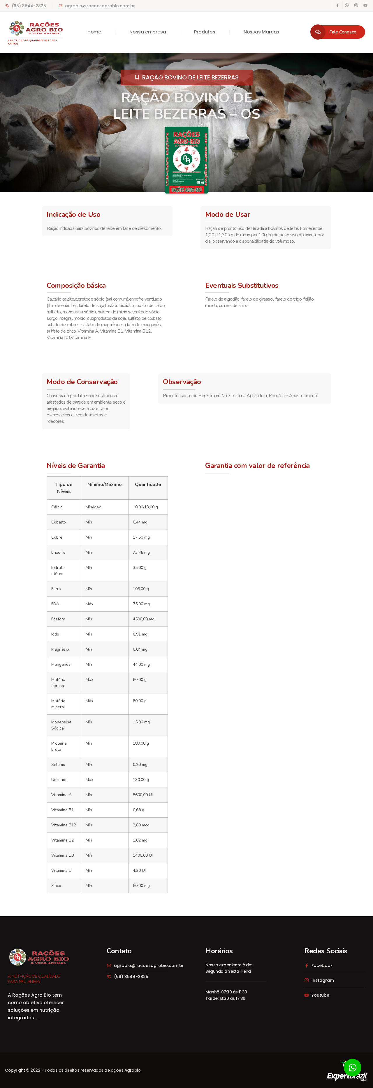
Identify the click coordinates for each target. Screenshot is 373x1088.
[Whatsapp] (347, 5)
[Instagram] (356, 5)
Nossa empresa (147, 32)
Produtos (204, 32)
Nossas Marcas (261, 32)
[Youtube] (365, 5)
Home (94, 32)
